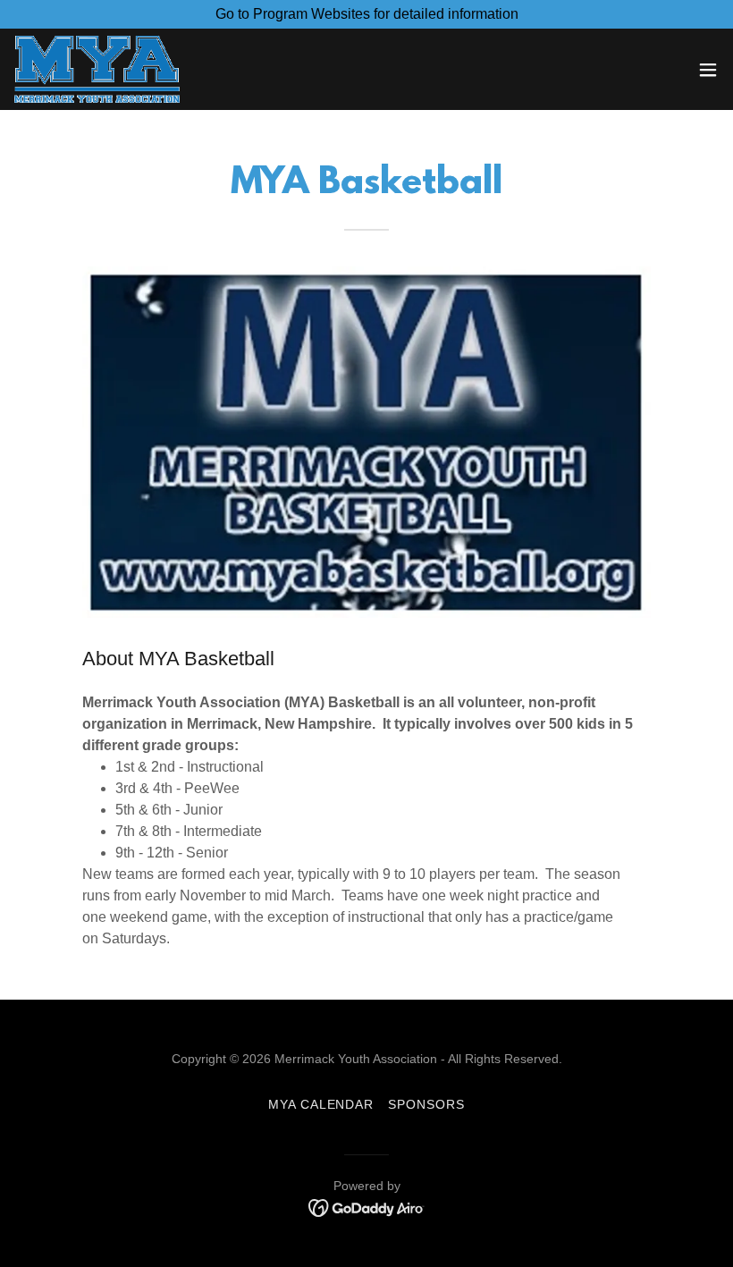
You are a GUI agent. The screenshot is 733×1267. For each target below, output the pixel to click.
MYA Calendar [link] (321, 1104)
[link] (97, 69)
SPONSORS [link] (426, 1104)
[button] (708, 70)
